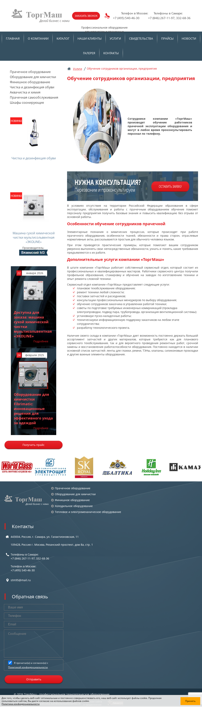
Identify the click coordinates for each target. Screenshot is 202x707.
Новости (189, 38)
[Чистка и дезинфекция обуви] (33, 145)
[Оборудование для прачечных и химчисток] (26, 500)
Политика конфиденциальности (21, 703)
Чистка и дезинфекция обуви (32, 87)
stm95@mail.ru (21, 580)
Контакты (111, 53)
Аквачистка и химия (25, 92)
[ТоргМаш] (40, 16)
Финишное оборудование (30, 82)
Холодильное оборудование (74, 506)
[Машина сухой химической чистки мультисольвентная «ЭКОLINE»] (33, 224)
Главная (13, 38)
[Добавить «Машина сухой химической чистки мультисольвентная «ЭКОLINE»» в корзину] (33, 252)
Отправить (33, 679)
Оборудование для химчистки (33, 77)
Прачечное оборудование (30, 72)
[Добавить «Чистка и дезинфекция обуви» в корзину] (33, 169)
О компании (38, 38)
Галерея (89, 53)
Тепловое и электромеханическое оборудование (88, 512)
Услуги (115, 38)
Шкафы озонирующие (27, 103)
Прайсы (167, 38)
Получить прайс (33, 445)
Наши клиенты (90, 38)
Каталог (63, 38)
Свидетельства (141, 38)
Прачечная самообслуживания (34, 97)
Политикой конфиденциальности (28, 667)
